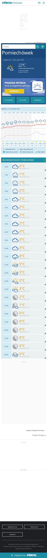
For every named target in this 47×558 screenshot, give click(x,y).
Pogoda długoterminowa (35, 430)
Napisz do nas (12, 527)
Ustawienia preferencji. (9, 546)
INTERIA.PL (34, 546)
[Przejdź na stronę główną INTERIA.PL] (7, 3)
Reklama (12, 534)
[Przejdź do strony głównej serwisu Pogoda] (17, 3)
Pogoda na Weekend (38, 100)
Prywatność (20, 546)
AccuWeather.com (39, 42)
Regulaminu (35, 544)
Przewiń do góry (38, 435)
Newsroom (34, 527)
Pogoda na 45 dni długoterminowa (23, 100)
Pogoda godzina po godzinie (8, 100)
